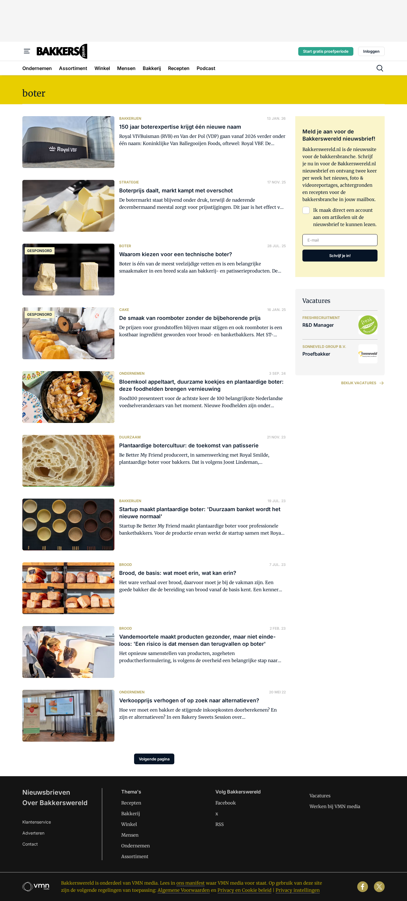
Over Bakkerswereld (55, 803)
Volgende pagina (154, 759)
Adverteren (33, 832)
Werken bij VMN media (335, 806)
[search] (380, 68)
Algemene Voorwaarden (184, 890)
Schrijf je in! (340, 255)
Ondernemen (135, 846)
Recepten (131, 803)
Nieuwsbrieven (46, 792)
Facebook (225, 803)
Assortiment (134, 856)
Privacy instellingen (298, 890)
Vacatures (320, 796)
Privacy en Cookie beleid (244, 890)
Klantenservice (36, 821)
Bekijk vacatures (358, 383)
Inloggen (371, 51)
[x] (379, 886)
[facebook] (362, 886)
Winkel (129, 824)
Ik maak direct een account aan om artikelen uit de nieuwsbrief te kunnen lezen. (345, 217)
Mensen (130, 835)
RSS (219, 824)
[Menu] (27, 51)
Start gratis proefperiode (326, 51)
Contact (30, 843)
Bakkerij (130, 813)
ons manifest (190, 883)
